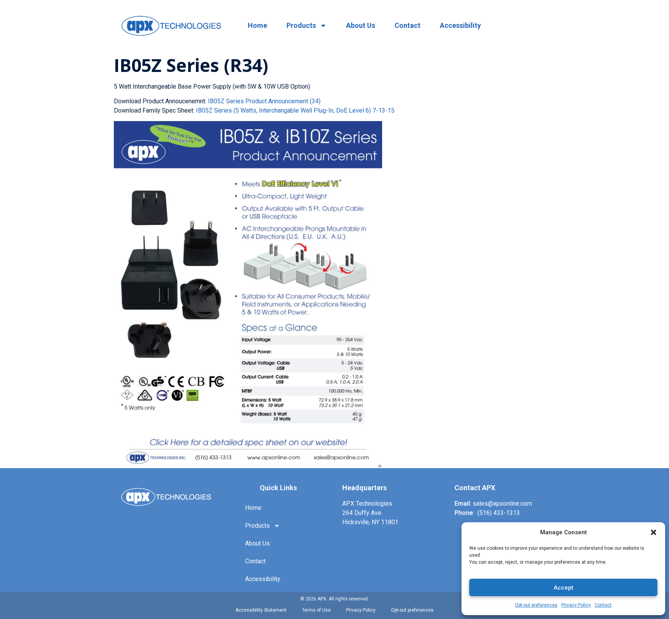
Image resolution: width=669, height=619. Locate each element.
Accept (563, 587)
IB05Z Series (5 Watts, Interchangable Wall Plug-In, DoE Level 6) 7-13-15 (295, 110)
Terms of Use (316, 610)
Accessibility (460, 25)
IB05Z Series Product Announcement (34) (264, 101)
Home (257, 25)
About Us (360, 25)
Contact (603, 605)
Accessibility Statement (260, 610)
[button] (653, 532)
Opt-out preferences (536, 605)
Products (301, 25)
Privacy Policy (576, 605)
